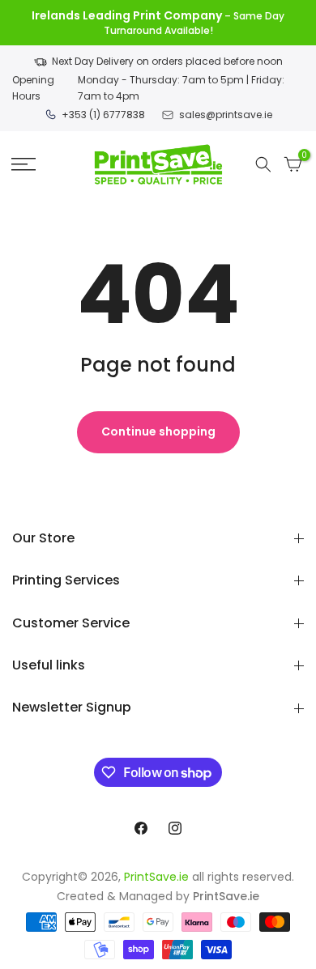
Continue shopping (158, 431)
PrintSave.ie (156, 877)
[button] (23, 164)
